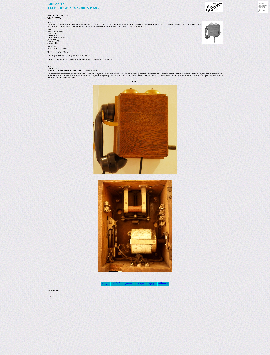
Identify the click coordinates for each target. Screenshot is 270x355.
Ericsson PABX (152, 284)
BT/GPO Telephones (117, 284)
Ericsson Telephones (129, 284)
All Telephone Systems (163, 284)
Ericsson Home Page (141, 284)
